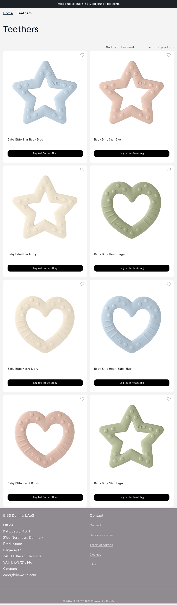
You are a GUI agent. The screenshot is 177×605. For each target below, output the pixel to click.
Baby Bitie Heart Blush (23, 483)
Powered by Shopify (102, 601)
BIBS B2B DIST (82, 601)
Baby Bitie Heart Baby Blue (112, 369)
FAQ (93, 564)
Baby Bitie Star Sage (108, 483)
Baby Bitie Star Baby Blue (25, 139)
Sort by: (111, 47)
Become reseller (101, 535)
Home (8, 13)
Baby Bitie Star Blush (108, 139)
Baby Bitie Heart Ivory (23, 369)
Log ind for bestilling (45, 153)
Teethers (24, 13)
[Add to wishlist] (82, 55)
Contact (95, 525)
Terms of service (101, 545)
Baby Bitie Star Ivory (22, 254)
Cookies (95, 554)
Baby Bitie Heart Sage (109, 254)
